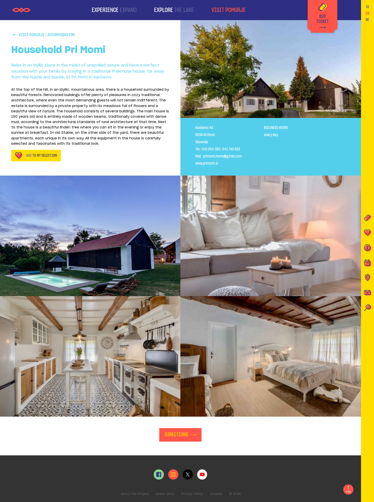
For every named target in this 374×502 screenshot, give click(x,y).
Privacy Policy (192, 494)
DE (367, 20)
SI (367, 7)
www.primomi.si (206, 163)
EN (367, 13)
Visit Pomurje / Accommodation (47, 35)
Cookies (216, 494)
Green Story (165, 494)
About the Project (135, 494)
